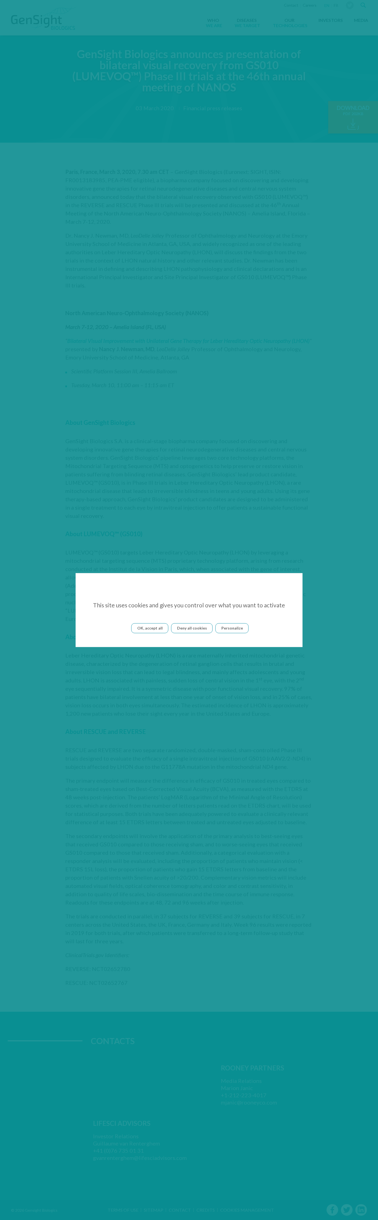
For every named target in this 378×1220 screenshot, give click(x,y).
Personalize (232, 628)
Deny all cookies (192, 628)
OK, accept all (150, 628)
